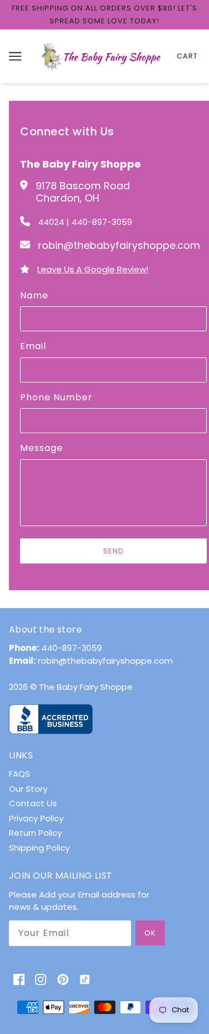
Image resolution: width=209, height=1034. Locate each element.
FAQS (19, 774)
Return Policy (35, 833)
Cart (187, 56)
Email (33, 346)
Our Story (28, 789)
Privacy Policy (36, 818)
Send (113, 551)
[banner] (102, 55)
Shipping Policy (39, 848)
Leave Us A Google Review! (92, 269)
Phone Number (56, 397)
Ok (150, 933)
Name (34, 296)
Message (41, 448)
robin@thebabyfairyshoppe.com (105, 661)
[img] (19, 979)
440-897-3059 (71, 648)
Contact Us (33, 803)
